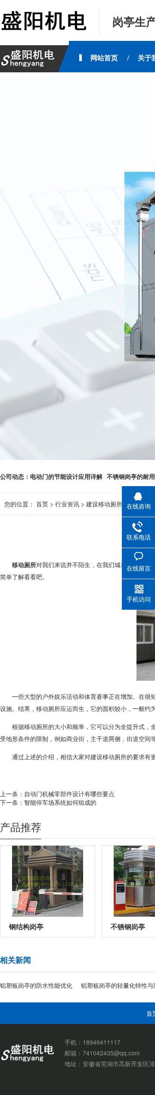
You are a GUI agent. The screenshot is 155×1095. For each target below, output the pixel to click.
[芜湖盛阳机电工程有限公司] (43, 21)
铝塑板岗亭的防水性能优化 (36, 985)
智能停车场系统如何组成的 (60, 802)
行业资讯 (67, 503)
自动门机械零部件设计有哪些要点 (69, 793)
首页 (42, 503)
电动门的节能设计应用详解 (66, 476)
